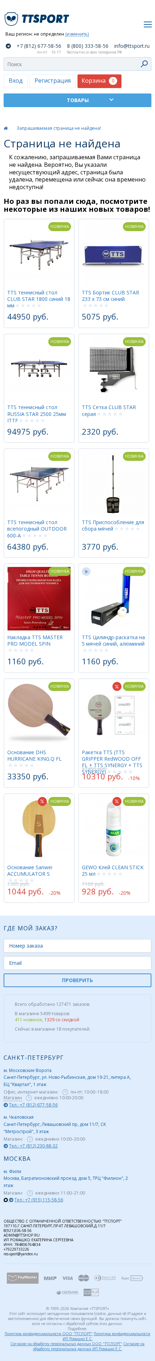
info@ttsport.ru (132, 46)
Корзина (97, 80)
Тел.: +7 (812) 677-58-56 (33, 1105)
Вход (16, 80)
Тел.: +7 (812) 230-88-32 (33, 1146)
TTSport (38, 16)
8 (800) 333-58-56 (87, 46)
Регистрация (53, 80)
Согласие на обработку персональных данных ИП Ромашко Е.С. (89, 1346)
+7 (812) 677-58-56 (39, 46)
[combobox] (77, 64)
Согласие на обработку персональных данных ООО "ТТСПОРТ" (66, 1343)
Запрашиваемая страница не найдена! (59, 128)
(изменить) (77, 34)
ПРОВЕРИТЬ (77, 980)
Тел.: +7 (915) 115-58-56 (38, 1200)
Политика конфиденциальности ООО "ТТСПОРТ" (49, 1333)
